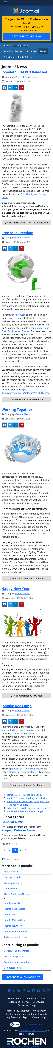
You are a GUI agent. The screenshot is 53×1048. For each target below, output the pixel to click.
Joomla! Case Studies (14, 908)
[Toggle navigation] (5, 3)
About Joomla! (20, 45)
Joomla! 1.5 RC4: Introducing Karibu (24, 794)
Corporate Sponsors (14, 956)
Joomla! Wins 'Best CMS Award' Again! (25, 811)
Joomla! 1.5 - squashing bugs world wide (26, 798)
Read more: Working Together (27, 578)
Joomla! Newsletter (13, 925)
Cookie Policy (13, 1014)
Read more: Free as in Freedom (27, 399)
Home (6, 45)
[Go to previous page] (9, 850)
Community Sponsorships (17, 962)
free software (18, 314)
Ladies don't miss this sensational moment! (28, 808)
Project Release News (26, 76)
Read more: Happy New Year (27, 695)
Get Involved (10, 888)
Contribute (9, 57)
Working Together (17, 409)
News (43, 51)
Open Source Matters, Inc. (32, 1030)
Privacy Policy (39, 1010)
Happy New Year (15, 588)
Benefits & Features (13, 51)
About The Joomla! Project (17, 894)
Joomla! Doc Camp (17, 706)
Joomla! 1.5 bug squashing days (18, 730)
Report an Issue (31, 1017)
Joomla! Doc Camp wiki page (24, 768)
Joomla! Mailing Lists (14, 920)
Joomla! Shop (10, 914)
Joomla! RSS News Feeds (16, 931)
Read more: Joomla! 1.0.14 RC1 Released (27, 222)
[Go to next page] (20, 850)
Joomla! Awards (12, 903)
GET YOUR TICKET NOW (27, 36)
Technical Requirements (16, 937)
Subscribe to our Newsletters (22, 977)
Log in (44, 1017)
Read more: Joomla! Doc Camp (27, 785)
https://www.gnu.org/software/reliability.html (25, 392)
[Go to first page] (4, 850)
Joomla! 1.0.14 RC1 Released (24, 72)
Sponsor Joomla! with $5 (34, 1014)
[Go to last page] (25, 850)
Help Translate (13, 1017)
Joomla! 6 (32, 51)
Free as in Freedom (17, 232)
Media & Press (25, 57)
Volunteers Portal (13, 967)
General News (22, 237)
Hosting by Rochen (26, 1046)
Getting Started (12, 877)
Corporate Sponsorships (16, 950)
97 (15, 850)
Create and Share (13, 882)
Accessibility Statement (18, 1010)
